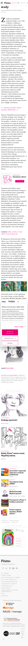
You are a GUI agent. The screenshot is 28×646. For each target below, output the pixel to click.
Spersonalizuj (9, 338)
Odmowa (10, 343)
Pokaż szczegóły (19, 326)
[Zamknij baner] (22, 301)
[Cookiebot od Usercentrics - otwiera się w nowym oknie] (10, 302)
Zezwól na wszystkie (9, 332)
